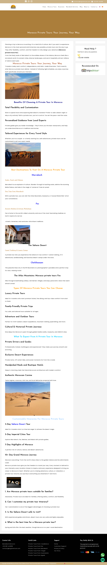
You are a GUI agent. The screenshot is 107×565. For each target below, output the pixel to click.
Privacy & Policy (59, 548)
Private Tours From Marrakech (38, 548)
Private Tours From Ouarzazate (38, 553)
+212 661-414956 (98, 1)
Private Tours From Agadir (36, 555)
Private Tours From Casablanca (38, 544)
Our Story (57, 551)
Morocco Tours (52, 6)
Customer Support (60, 546)
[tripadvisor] (102, 560)
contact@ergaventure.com (82, 1)
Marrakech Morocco (8, 544)
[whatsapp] (102, 555)
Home (44, 6)
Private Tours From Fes (35, 546)
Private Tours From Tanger (37, 551)
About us (86, 6)
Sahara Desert (18, 424)
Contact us (94, 6)
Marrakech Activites (72, 6)
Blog (81, 6)
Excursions (61, 6)
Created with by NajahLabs (65, 563)
